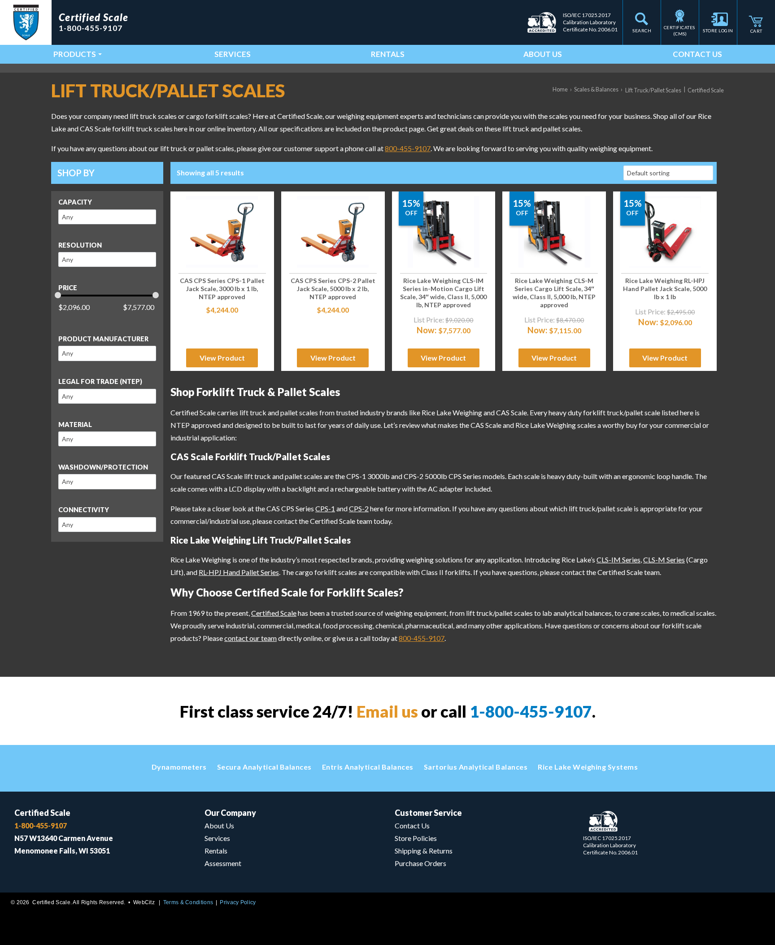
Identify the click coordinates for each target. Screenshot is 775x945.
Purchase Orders (420, 863)
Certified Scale (273, 613)
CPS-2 (359, 508)
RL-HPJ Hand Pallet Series (239, 572)
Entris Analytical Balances (368, 766)
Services (232, 54)
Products (74, 54)
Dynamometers (179, 766)
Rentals (388, 54)
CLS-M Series (664, 559)
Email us (387, 711)
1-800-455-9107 (531, 711)
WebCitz (144, 902)
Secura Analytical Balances (264, 766)
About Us (542, 54)
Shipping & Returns (424, 850)
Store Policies (416, 838)
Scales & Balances (596, 89)
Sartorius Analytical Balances (476, 766)
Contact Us (697, 54)
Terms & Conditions (188, 902)
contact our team (250, 638)
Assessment (223, 863)
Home (560, 89)
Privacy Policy (238, 902)
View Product (222, 357)
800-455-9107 (408, 148)
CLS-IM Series (618, 559)
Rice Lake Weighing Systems (588, 766)
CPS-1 (325, 508)
